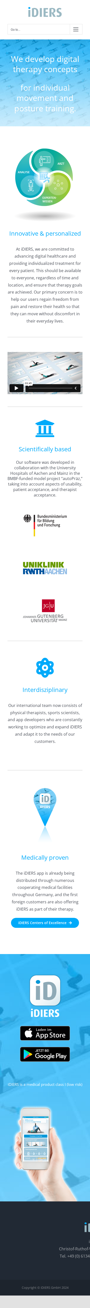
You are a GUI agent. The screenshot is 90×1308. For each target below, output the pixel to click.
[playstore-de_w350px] (45, 1049)
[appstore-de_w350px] (45, 1027)
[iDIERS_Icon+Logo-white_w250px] (45, 974)
